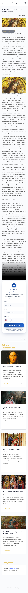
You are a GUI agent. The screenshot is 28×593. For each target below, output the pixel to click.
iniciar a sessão (13, 568)
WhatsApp (6, 316)
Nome (5, 301)
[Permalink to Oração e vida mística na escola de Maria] (13, 397)
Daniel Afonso (5, 15)
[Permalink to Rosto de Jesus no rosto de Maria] (13, 482)
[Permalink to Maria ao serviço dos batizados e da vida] (13, 439)
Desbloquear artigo (14, 325)
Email (5, 309)
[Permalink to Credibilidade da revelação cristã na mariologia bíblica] (13, 522)
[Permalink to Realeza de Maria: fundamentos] (13, 357)
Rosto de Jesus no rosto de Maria (13, 491)
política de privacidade (17, 330)
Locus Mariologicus (14, 3)
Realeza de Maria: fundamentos (12, 366)
